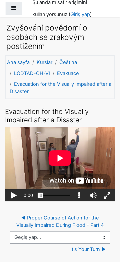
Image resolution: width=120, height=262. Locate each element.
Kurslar (44, 62)
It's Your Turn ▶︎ (88, 249)
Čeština (68, 62)
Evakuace (68, 73)
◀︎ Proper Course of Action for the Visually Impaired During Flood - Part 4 (60, 221)
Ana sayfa (18, 62)
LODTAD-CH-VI (32, 73)
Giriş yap (80, 14)
